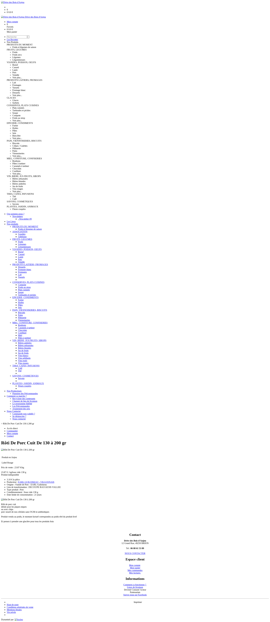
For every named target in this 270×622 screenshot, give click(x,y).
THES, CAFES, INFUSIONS (20, 194)
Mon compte (134, 565)
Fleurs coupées (19, 209)
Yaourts (15, 87)
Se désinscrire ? (19, 416)
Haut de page (13, 604)
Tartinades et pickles (21, 110)
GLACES (11, 98)
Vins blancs (23, 355)
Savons (15, 204)
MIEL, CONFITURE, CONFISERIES (24, 158)
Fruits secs (17, 55)
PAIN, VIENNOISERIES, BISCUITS (24, 141)
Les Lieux (11, 221)
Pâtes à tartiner (18, 163)
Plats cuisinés (18, 108)
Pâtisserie (16, 148)
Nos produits (12, 224)
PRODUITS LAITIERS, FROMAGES (24, 80)
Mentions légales (14, 610)
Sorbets (15, 103)
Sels (14, 133)
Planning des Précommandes (25, 393)
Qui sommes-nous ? (15, 214)
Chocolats (16, 168)
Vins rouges (17, 189)
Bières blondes (18, 181)
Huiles (15, 128)
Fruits (14, 52)
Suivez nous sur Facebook (135, 595)
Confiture (16, 171)
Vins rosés (22, 360)
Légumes (16, 57)
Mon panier (135, 568)
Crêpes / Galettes (19, 146)
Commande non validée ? (23, 414)
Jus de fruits (17, 186)
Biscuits (15, 143)
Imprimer (138, 602)
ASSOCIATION (19, 231)
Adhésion (22, 236)
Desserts (16, 93)
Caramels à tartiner (20, 166)
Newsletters (17, 216)
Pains (14, 151)
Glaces (15, 100)
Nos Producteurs (14, 391)
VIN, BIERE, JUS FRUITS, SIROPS (24, 176)
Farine (15, 125)
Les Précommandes (21, 406)
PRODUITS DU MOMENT (20, 44)
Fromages (16, 85)
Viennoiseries (18, 153)
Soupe (15, 113)
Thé (14, 196)
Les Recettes (12, 39)
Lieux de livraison (135, 587)
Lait (14, 82)
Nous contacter (19, 419)
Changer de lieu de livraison (24, 401)
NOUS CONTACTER (135, 553)
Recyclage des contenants (23, 398)
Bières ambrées (19, 184)
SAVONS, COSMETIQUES (20, 201)
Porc (14, 72)
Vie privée (11, 612)
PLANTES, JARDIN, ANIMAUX (22, 206)
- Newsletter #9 (25, 219)
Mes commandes (135, 570)
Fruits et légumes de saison (24, 47)
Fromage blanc (19, 90)
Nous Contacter (14, 411)
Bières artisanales (20, 179)
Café (14, 199)
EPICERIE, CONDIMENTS (20, 123)
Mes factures (135, 573)
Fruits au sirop (18, 118)
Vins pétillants (24, 358)
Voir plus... (17, 77)
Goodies (21, 234)
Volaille (15, 75)
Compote (16, 115)
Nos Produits (12, 42)
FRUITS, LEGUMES (17, 49)
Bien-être (16, 136)
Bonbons (16, 161)
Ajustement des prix (21, 408)
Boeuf (15, 65)
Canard (15, 67)
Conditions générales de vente (20, 607)
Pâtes (14, 130)
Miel (20, 335)
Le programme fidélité (22, 403)
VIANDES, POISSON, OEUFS (21, 62)
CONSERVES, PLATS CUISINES (23, 105)
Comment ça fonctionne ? (135, 584)
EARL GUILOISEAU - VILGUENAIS (36, 482)
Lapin (15, 70)
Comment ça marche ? (17, 396)
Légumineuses (18, 60)
